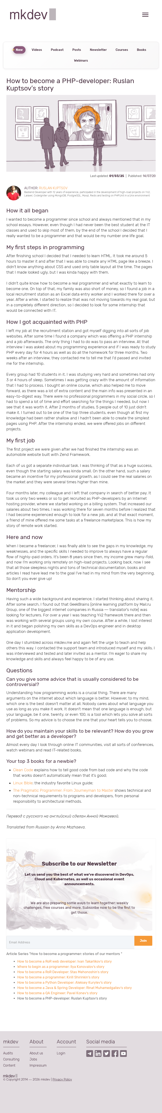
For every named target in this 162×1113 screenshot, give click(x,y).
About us (36, 1053)
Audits (8, 1053)
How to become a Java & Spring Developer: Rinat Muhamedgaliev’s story (74, 988)
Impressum (38, 1065)
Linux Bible (22, 783)
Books (141, 50)
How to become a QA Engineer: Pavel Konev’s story (57, 993)
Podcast (57, 50)
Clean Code (23, 770)
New (19, 50)
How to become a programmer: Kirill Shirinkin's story (58, 977)
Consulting (11, 1059)
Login (61, 1053)
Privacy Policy (62, 1079)
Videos (37, 50)
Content (9, 1065)
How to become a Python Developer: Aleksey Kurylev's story (64, 983)
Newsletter (98, 50)
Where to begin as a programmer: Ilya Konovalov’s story (60, 967)
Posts (76, 50)
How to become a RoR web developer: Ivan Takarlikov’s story (64, 961)
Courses (122, 50)
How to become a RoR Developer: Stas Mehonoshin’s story (62, 972)
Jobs (33, 1059)
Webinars (81, 60)
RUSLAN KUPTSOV (53, 188)
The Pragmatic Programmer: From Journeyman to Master (63, 790)
